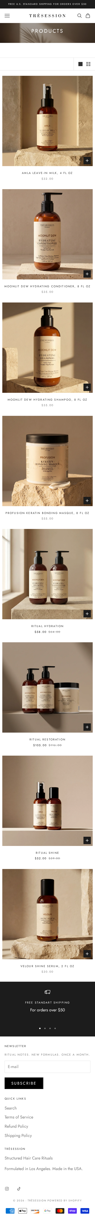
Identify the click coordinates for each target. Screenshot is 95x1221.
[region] (47, 1005)
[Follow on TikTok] (19, 1188)
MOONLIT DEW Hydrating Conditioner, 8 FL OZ (47, 286)
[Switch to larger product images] (80, 64)
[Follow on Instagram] (7, 1188)
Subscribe (24, 1083)
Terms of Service (19, 1117)
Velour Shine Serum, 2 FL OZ (47, 966)
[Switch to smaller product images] (88, 64)
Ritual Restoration (47, 739)
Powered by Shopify (65, 1200)
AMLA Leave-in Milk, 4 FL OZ (47, 173)
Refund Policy (16, 1126)
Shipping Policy (18, 1136)
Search (11, 1108)
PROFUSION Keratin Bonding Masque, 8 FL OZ (48, 513)
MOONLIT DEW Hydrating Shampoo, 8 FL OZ (47, 400)
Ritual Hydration (47, 626)
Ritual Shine (47, 853)
